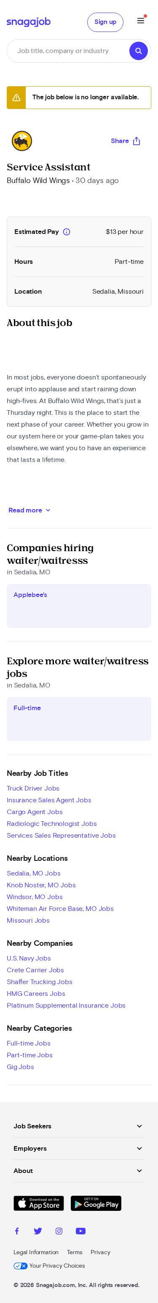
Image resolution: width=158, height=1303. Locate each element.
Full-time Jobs (29, 1043)
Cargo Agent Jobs (34, 812)
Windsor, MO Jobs (34, 897)
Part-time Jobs (30, 1055)
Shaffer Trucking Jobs (39, 982)
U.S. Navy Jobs (29, 958)
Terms (74, 1252)
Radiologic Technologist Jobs (52, 823)
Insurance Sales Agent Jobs (49, 800)
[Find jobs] (138, 51)
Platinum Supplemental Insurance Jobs (66, 1005)
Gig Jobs (20, 1067)
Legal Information (36, 1252)
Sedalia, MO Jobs (33, 873)
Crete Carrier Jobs (35, 970)
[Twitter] (38, 1232)
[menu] (140, 22)
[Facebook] (16, 1232)
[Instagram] (59, 1232)
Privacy (100, 1252)
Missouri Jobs (28, 920)
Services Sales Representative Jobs (61, 835)
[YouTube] (81, 1232)
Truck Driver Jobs (33, 788)
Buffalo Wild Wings (38, 181)
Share (120, 141)
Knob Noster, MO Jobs (41, 885)
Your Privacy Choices (57, 1266)
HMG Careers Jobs (36, 993)
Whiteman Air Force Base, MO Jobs (60, 908)
